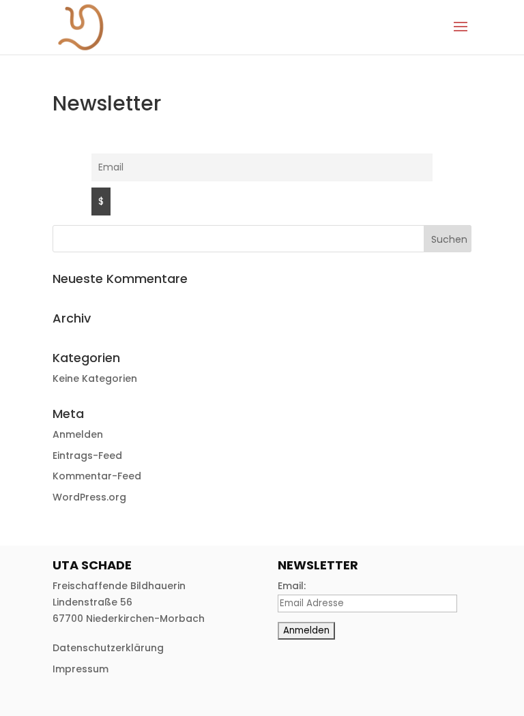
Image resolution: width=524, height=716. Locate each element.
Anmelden (78, 434)
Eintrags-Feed (87, 455)
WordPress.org (89, 497)
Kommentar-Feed (97, 476)
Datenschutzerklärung (108, 648)
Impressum (80, 669)
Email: (292, 586)
